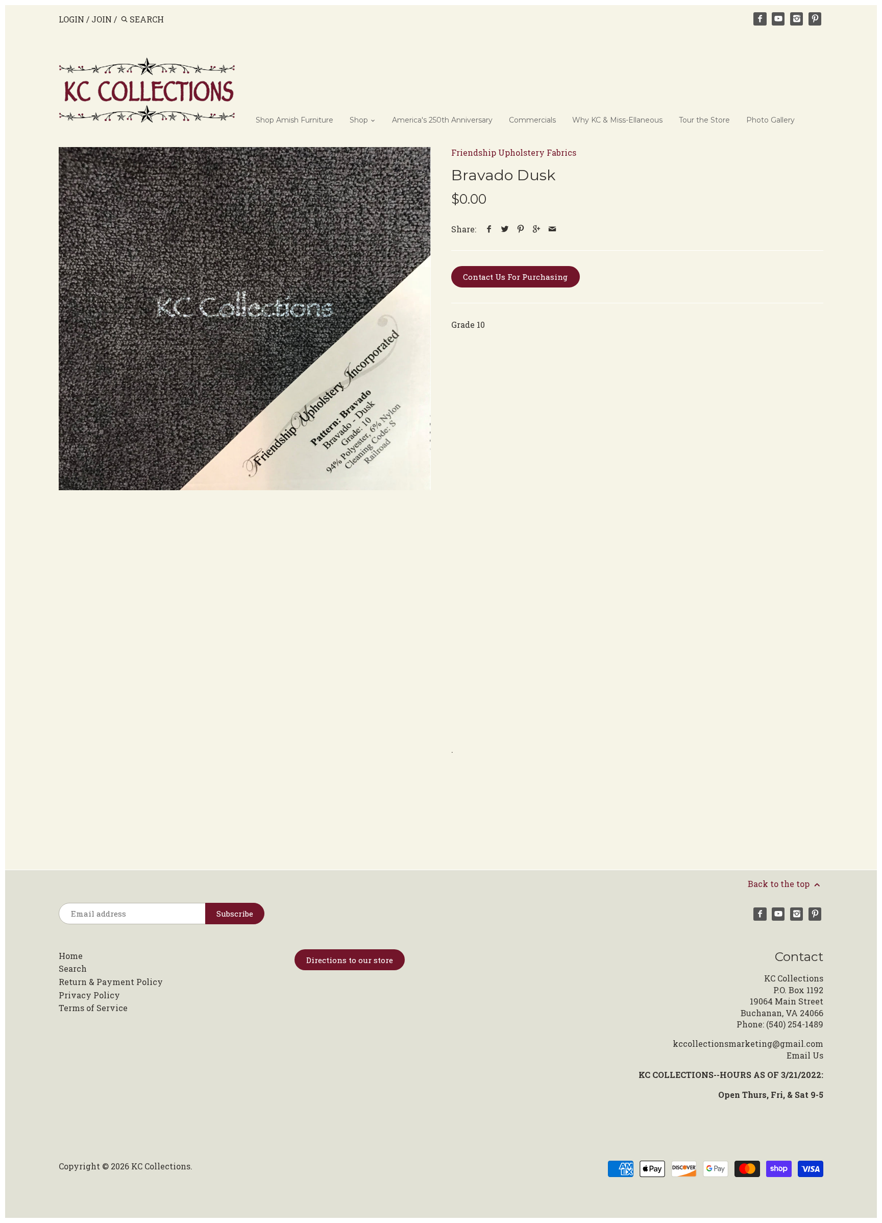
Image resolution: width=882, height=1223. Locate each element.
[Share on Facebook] (489, 229)
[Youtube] (778, 19)
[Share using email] (552, 229)
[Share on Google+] (536, 229)
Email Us (805, 1055)
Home (71, 955)
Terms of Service (93, 1007)
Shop (360, 120)
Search (73, 968)
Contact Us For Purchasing (515, 277)
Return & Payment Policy (111, 981)
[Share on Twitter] (505, 229)
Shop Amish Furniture (294, 120)
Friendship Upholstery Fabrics (513, 152)
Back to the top (780, 883)
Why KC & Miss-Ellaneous (617, 120)
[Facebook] (760, 19)
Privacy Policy (89, 995)
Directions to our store (349, 960)
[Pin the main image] (521, 229)
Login (71, 19)
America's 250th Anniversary (442, 120)
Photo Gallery (770, 120)
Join (101, 19)
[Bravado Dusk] (245, 318)
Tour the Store (704, 120)
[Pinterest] (815, 19)
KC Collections (160, 1166)
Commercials (532, 120)
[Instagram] (796, 19)
